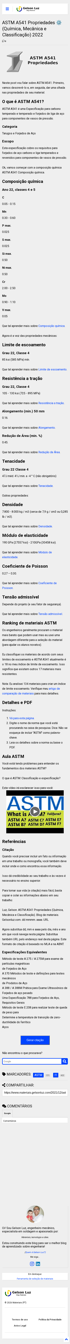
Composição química (51, 326)
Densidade (45, 526)
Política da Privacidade (50, 1319)
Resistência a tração (51, 403)
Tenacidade (45, 486)
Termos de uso (20, 1319)
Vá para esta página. (21, 718)
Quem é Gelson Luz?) (35, 1252)
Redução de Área (49, 452)
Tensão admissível (50, 614)
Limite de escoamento (52, 369)
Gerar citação (35, 1040)
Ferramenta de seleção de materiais (35, 1279)
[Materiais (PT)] (28, 10)
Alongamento (46, 427)
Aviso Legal (20, 1325)
